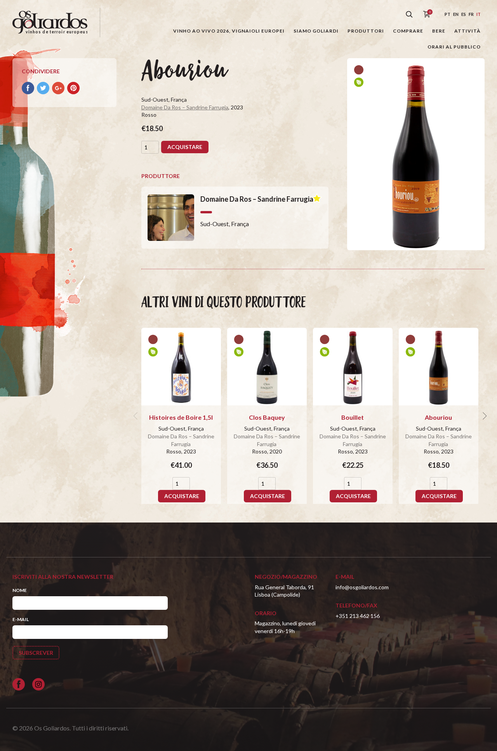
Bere (438, 31)
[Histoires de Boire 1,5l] (181, 366)
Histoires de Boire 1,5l (181, 417)
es (463, 14)
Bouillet (352, 417)
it (478, 14)
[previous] (136, 415)
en (456, 14)
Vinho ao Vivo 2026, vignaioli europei (229, 31)
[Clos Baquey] (267, 366)
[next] (484, 415)
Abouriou (438, 417)
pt (447, 14)
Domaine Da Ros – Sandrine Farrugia (184, 107)
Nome (19, 590)
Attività (467, 31)
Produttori (366, 31)
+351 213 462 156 (357, 616)
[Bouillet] (353, 366)
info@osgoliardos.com (362, 587)
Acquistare (184, 147)
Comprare (408, 31)
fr (471, 14)
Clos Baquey (267, 417)
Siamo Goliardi (316, 31)
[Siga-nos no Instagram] (38, 684)
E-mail (20, 619)
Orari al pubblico (454, 47)
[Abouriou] (438, 366)
